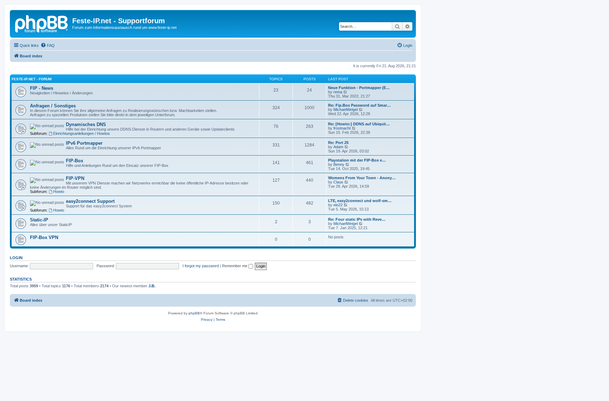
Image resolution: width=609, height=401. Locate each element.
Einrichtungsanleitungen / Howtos (81, 133)
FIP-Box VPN (44, 237)
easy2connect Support (90, 201)
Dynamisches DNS (86, 124)
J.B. (151, 286)
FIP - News (41, 88)
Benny (338, 164)
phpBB (194, 313)
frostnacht (342, 128)
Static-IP (39, 220)
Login (16, 258)
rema (337, 92)
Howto (58, 191)
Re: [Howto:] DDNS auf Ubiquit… (359, 124)
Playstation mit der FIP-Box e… (357, 160)
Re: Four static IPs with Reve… (357, 219)
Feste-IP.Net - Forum (31, 79)
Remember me (235, 266)
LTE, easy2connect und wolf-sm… (360, 201)
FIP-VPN (75, 178)
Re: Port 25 (338, 142)
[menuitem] (48, 45)
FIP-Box (74, 160)
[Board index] (42, 23)
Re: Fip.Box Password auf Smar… (359, 105)
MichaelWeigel (345, 109)
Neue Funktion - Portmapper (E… (359, 88)
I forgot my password (201, 266)
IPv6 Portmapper (84, 143)
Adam (338, 147)
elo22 (338, 205)
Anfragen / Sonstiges (53, 105)
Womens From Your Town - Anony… (362, 178)
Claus (338, 182)
